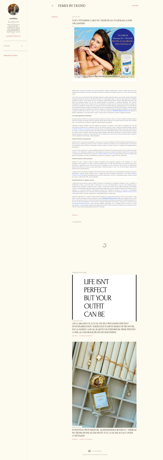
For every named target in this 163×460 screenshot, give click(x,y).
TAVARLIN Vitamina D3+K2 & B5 (121, 111)
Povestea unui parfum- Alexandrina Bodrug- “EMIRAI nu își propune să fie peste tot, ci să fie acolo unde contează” (104, 432)
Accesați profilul (13, 36)
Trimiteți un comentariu (85, 335)
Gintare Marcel (103, 454)
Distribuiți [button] (54, 17)
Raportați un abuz (11, 55)
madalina (13, 18)
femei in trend (71, 5)
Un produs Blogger (96, 451)
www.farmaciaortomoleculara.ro (82, 203)
